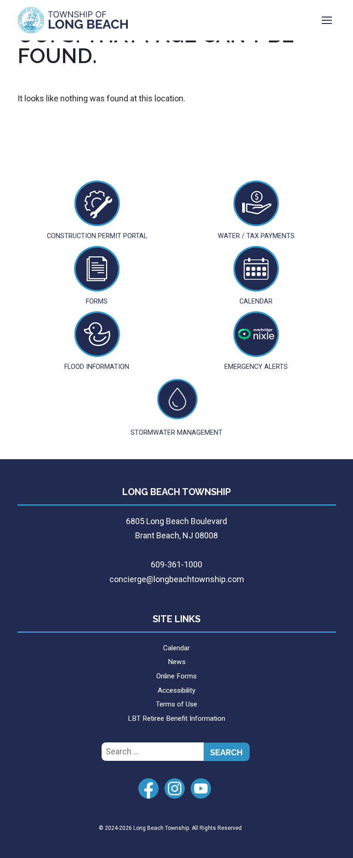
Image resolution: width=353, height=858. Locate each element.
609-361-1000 (176, 564)
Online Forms (176, 676)
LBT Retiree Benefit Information (176, 718)
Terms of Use (176, 704)
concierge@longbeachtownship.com (176, 579)
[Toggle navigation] (327, 20)
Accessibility (176, 690)
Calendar (176, 648)
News (177, 662)
